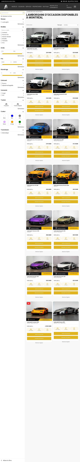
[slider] (1, 54)
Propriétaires (37, 6)
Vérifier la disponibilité (39, 106)
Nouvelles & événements (54, 6)
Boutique (46, 6)
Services (28, 6)
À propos (69, 6)
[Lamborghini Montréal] (6, 7)
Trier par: (59, 25)
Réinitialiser (21, 24)
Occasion (21, 6)
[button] (26, 37)
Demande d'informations (39, 64)
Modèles (14, 6)
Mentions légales (39, 69)
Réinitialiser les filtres (7, 16)
